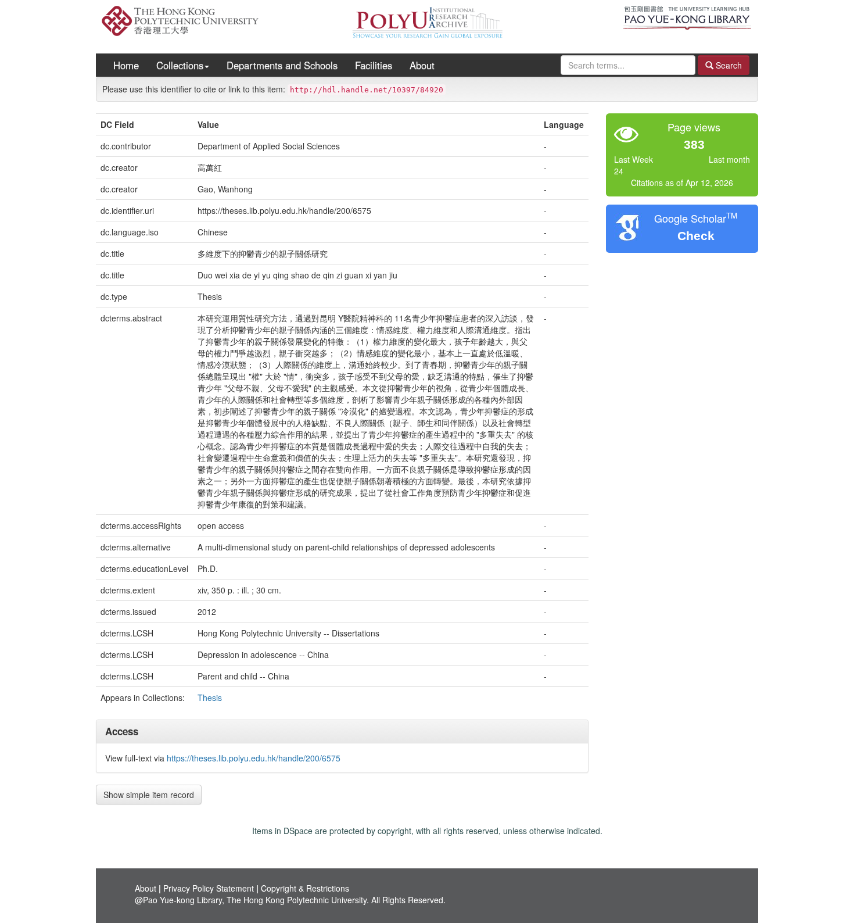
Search (727, 65)
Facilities (373, 65)
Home (126, 65)
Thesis (210, 697)
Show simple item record (148, 794)
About (422, 65)
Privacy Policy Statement (208, 888)
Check (696, 235)
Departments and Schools (282, 65)
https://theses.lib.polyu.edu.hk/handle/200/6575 (253, 758)
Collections (179, 65)
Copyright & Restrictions (305, 888)
